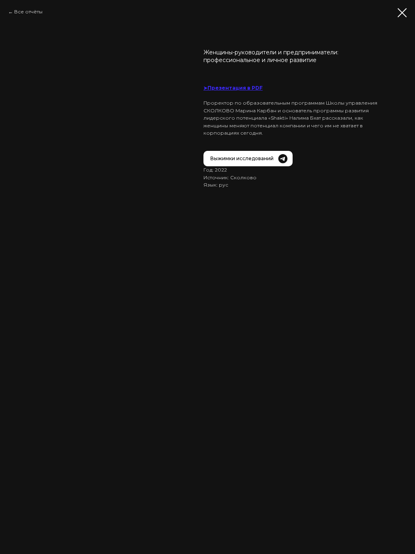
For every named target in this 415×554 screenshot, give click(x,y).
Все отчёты (28, 12)
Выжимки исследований (242, 158)
